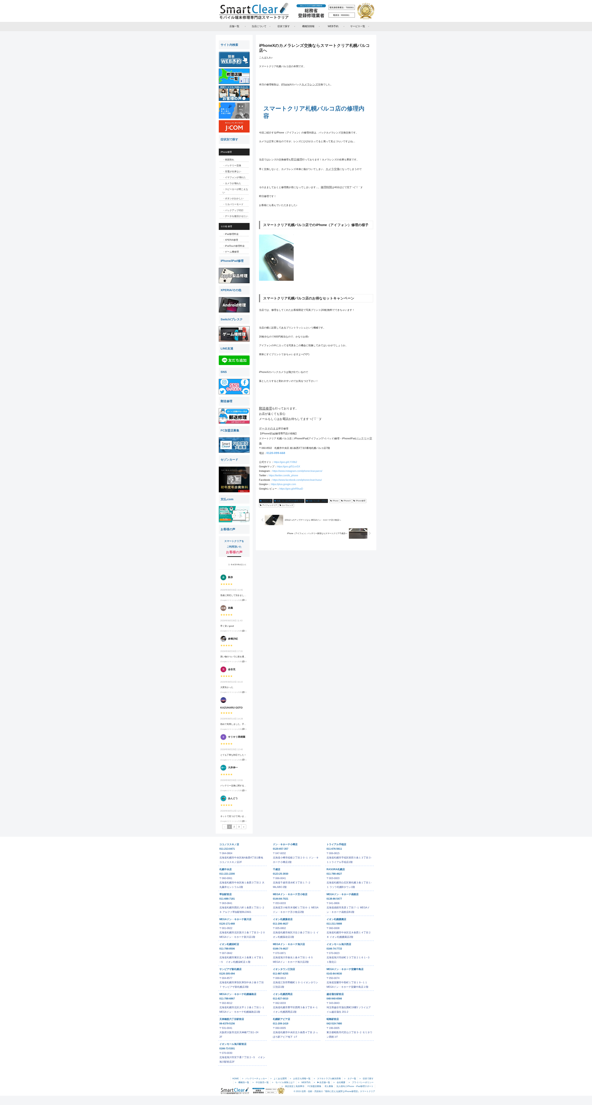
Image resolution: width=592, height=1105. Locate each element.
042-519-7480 (334, 1023)
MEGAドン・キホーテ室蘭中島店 (345, 969)
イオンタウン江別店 (284, 969)
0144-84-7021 (280, 898)
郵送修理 (265, 408)
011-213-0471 (227, 849)
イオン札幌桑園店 (336, 919)
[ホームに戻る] (296, 11)
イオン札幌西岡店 (283, 994)
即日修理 (296, 159)
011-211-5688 (334, 923)
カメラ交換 (332, 169)
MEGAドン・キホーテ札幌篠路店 (237, 994)
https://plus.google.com (283, 484)
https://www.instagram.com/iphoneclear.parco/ (297, 471)
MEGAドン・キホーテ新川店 (235, 919)
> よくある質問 (278, 1078)
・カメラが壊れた (232, 183)
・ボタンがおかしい (233, 198)
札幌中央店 (225, 869)
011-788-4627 (334, 873)
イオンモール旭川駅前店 (233, 1044)
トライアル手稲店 (336, 844)
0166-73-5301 (227, 1048)
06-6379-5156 (227, 1023)
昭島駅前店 (333, 1019)
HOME (235, 1078)
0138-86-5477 (334, 898)
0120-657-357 (280, 849)
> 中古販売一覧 (260, 1082)
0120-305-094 (227, 973)
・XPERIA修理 (230, 240)
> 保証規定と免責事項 (293, 1086)
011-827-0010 (280, 998)
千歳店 (276, 869)
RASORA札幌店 (336, 869)
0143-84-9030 (334, 973)
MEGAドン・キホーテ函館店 (343, 894)
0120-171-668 (227, 923)
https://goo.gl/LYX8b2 (285, 462)
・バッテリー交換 (232, 165)
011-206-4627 (280, 923)
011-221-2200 (227, 873)
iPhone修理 (360, 501)
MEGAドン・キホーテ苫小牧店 (290, 894)
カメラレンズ (309, 84)
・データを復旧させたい (235, 216)
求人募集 (329, 1086)
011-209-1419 (280, 1023)
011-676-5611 (334, 849)
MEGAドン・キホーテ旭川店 (289, 944)
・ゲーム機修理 (231, 251)
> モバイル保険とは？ (283, 1082)
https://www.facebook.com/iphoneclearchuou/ (297, 480)
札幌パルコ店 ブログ (317, 501)
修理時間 (326, 187)
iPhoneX (347, 501)
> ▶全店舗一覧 (322, 1082)
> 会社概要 (339, 1082)
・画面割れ (228, 159)
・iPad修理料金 (231, 234)
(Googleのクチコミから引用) (231, 600)
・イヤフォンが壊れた (234, 177)
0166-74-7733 (334, 948)
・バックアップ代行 (233, 210)
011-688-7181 (227, 898)
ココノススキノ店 (229, 844)
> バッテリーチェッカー (254, 1078)
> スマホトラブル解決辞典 (327, 1078)
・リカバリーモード (233, 204)
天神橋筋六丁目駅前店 (231, 1019)
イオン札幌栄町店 (229, 944)
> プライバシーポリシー (361, 1082)
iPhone (285, 84)
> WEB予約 (304, 1082)
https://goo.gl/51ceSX (288, 466)
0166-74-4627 (280, 948)
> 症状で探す (366, 1078)
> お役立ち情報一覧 (300, 1078)
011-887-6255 (280, 973)
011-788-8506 (227, 948)
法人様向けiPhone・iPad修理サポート (354, 1086)
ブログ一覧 (267, 501)
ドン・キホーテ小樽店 (285, 844)
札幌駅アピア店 (281, 1019)
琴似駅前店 (225, 894)
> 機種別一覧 (242, 1082)
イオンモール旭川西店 (339, 944)
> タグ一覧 (350, 1078)
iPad (272, 433)
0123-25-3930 (280, 873)
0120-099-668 (275, 453)
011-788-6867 (227, 998)
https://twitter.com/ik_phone (283, 475)
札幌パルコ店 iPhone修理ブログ (290, 501)
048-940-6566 (334, 998)
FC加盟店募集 (314, 1086)
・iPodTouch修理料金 (234, 246)
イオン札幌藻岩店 (283, 919)
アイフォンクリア (269, 505)
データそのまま (268, 428)
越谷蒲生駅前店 (335, 994)
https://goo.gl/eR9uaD (291, 488)
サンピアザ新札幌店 (230, 969)
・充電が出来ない (232, 171)
